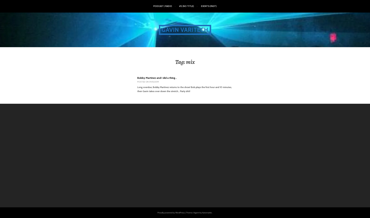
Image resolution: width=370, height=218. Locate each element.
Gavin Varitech (185, 29)
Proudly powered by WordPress (171, 212)
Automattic (207, 212)
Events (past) (209, 6)
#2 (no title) (186, 6)
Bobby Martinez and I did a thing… (157, 77)
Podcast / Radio (162, 6)
